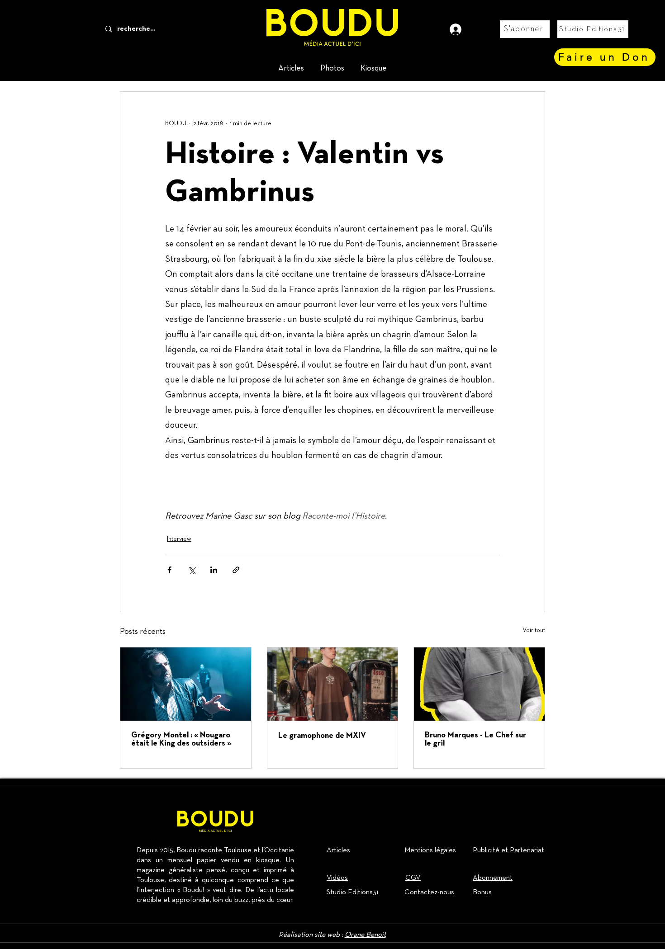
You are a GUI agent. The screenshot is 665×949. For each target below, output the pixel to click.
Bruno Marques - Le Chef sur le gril (475, 739)
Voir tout (533, 630)
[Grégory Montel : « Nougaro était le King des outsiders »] (185, 684)
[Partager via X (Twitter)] (191, 570)
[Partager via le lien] (236, 570)
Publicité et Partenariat (508, 850)
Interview (179, 539)
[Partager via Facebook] (169, 570)
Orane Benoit (365, 935)
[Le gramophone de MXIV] (332, 684)
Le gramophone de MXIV (322, 736)
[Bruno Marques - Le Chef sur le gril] (479, 684)
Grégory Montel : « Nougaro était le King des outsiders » (181, 739)
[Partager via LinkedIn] (213, 570)
